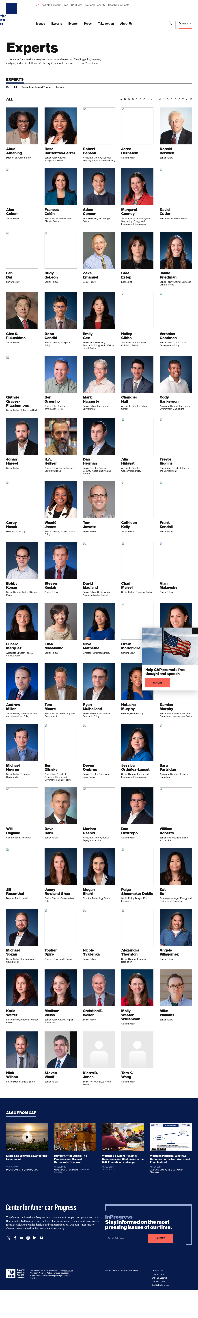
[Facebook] (15, 1238)
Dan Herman (73, 1169)
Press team (91, 63)
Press (88, 23)
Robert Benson (60, 1169)
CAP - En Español (159, 1278)
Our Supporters (158, 1281)
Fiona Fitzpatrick (13, 1169)
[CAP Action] (16, 1273)
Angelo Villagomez (30, 1169)
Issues (40, 23)
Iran (66, 4)
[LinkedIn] (34, 1238)
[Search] (170, 25)
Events (73, 23)
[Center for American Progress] (12, 14)
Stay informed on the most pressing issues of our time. (138, 1222)
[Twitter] (8, 1238)
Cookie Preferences (160, 1285)
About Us (126, 23)
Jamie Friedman (157, 1169)
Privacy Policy (158, 1274)
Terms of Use (157, 1270)
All (15, 87)
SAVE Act (76, 4)
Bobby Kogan (170, 1169)
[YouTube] (21, 1238)
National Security (95, 4)
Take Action (106, 23)
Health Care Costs (118, 4)
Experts (56, 23)
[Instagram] (28, 1238)
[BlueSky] (41, 1238)
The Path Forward (50, 4)
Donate (184, 23)
